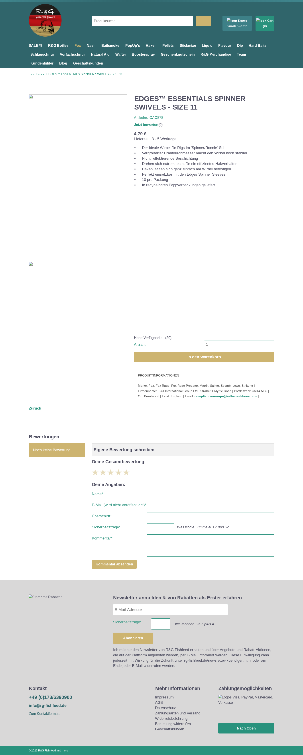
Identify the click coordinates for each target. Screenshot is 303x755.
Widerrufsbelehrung (171, 718)
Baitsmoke (110, 45)
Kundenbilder (41, 63)
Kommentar (102, 537)
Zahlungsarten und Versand (177, 713)
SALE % (35, 45)
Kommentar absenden (114, 564)
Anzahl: (140, 344)
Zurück (35, 408)
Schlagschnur (42, 54)
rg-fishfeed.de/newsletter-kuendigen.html (218, 660)
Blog (63, 63)
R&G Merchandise (216, 54)
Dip (240, 45)
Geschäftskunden (88, 63)
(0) (265, 26)
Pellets (168, 45)
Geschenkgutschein (178, 54)
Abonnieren (133, 638)
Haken (151, 45)
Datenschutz (165, 708)
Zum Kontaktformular (45, 714)
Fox (78, 45)
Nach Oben (246, 728)
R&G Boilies (58, 45)
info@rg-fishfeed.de (48, 705)
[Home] (45, 35)
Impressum (164, 697)
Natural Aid (100, 54)
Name (97, 493)
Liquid (207, 45)
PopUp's (132, 45)
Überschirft (102, 515)
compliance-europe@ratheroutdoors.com (226, 396)
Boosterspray (143, 54)
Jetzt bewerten (146, 125)
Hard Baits (257, 45)
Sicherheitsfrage (106, 526)
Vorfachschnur (72, 54)
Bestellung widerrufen (173, 724)
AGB (159, 702)
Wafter (120, 54)
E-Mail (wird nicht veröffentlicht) (119, 504)
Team (241, 54)
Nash (91, 45)
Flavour (224, 45)
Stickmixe (188, 45)
